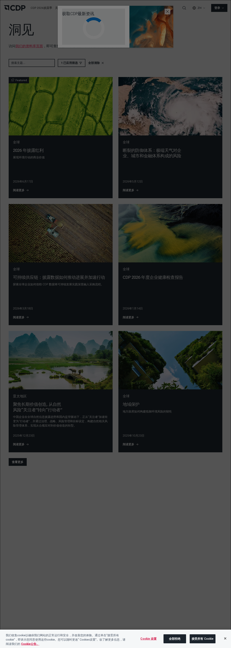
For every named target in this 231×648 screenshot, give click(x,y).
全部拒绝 (175, 638)
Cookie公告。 (30, 644)
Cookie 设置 (148, 638)
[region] (115, 639)
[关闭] (225, 638)
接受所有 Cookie (203, 638)
